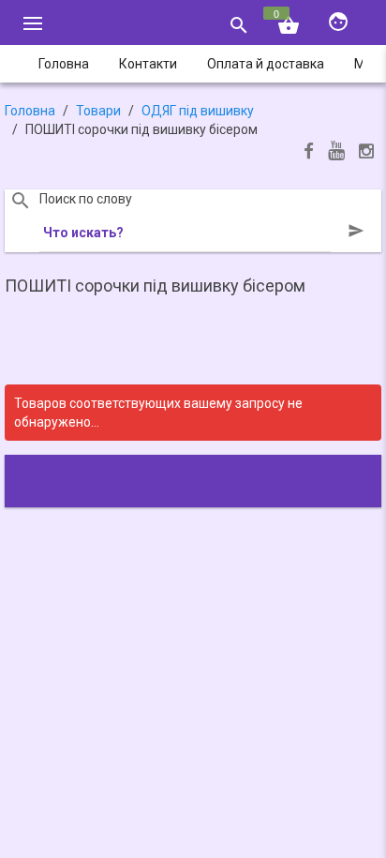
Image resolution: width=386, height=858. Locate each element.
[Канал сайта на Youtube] (336, 152)
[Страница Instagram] (366, 153)
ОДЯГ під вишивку (197, 110)
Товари (98, 110)
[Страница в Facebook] (309, 153)
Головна (30, 110)
